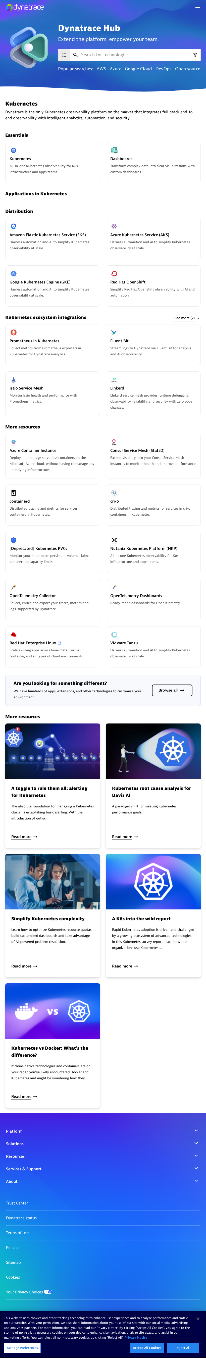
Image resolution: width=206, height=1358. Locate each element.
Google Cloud (138, 69)
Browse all (168, 690)
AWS (101, 69)
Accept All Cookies (147, 1348)
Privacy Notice (136, 1338)
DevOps (164, 69)
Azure (115, 69)
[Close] (197, 1318)
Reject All (183, 1348)
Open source (187, 69)
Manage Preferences (22, 1348)
